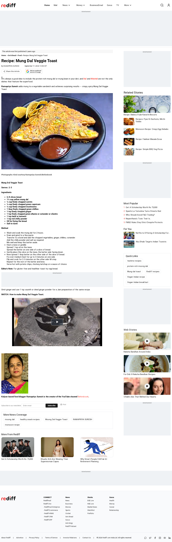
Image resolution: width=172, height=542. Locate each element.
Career (111, 507)
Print (64, 404)
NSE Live (90, 504)
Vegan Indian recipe (136, 277)
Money (79, 5)
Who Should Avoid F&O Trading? (140, 215)
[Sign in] (169, 5)
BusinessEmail (96, 5)
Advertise (19, 538)
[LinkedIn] (170, 538)
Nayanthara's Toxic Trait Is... (138, 218)
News (65, 5)
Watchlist (91, 510)
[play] (147, 341)
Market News (92, 507)
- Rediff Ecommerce (51, 510)
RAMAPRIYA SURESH (11, 66)
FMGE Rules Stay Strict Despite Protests (144, 222)
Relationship (114, 510)
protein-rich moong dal (137, 266)
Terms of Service (51, 538)
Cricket (68, 513)
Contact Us (87, 538)
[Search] (162, 5)
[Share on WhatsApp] (145, 538)
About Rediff (5, 538)
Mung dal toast (134, 271)
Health (111, 501)
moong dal (10, 419)
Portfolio (90, 513)
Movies (68, 507)
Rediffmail (47, 501)
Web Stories (130, 329)
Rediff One (47, 504)
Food (20, 55)
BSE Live (90, 501)
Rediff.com (107, 538)
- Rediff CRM (48, 517)
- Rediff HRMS (49, 513)
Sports (67, 510)
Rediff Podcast (70, 526)
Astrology (69, 523)
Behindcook (83, 396)
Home (47, 5)
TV (117, 5)
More (126, 5)
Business (69, 504)
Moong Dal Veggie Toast (56, 419)
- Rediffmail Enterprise (52, 507)
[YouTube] (165, 538)
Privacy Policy (34, 538)
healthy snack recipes (30, 419)
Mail (55, 5)
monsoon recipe (12, 425)
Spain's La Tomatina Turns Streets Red (143, 211)
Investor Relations (70, 538)
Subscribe (51, 406)
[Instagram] (160, 538)
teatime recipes (134, 261)
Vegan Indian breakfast (137, 282)
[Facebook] (155, 538)
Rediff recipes (152, 271)
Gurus (109, 5)
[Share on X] (150, 538)
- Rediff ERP (48, 520)
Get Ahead (12, 55)
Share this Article (12, 71)
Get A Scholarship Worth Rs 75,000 (141, 207)
